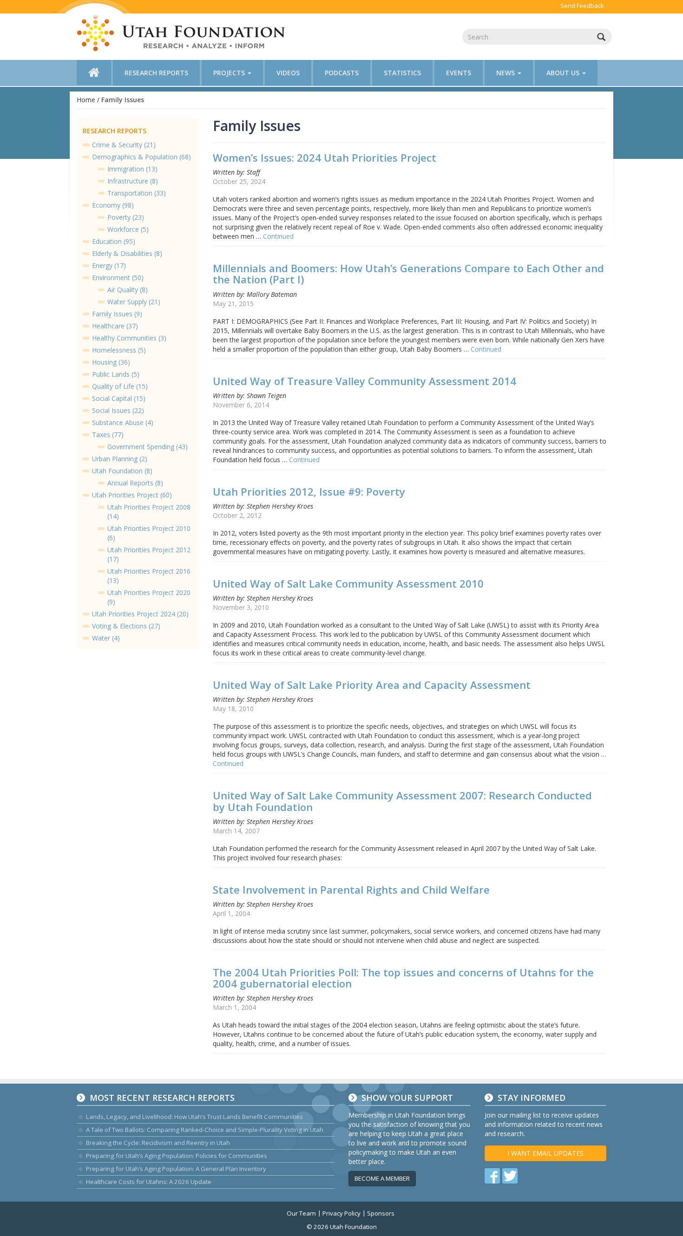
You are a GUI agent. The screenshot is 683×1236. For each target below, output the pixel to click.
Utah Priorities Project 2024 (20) (140, 613)
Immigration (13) (132, 168)
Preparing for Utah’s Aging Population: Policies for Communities (176, 1155)
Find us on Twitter (510, 1176)
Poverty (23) (125, 217)
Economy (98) (113, 205)
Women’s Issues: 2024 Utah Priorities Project (324, 157)
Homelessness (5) (119, 350)
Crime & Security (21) (124, 144)
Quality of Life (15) (120, 386)
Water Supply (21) (133, 301)
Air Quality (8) (127, 289)
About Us (563, 72)
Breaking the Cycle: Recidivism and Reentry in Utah (158, 1142)
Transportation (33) (136, 193)
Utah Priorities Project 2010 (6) (148, 533)
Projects (230, 72)
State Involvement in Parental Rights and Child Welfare (351, 889)
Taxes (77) (108, 434)
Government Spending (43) (147, 446)
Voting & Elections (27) (126, 625)
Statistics (402, 72)
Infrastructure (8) (132, 181)
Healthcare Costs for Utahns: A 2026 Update (148, 1181)
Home (86, 99)
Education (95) (113, 241)
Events (458, 72)
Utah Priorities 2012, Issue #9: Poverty (309, 491)
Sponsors (380, 1213)
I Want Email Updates (545, 1153)
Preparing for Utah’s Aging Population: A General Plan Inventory (176, 1168)
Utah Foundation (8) (122, 470)
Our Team (301, 1213)
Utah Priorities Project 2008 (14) (148, 512)
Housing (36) (111, 362)
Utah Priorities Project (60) (132, 494)
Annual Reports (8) (135, 482)
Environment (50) (118, 277)
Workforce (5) (128, 229)
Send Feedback (582, 5)
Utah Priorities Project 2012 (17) (148, 554)
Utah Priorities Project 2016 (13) (148, 576)
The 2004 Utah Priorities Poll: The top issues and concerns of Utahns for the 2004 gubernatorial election (403, 977)
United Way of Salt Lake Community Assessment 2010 (348, 583)
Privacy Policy (341, 1213)
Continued (278, 236)
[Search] (601, 36)
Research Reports (156, 72)
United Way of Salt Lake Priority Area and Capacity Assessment (372, 685)
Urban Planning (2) (119, 458)
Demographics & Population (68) (141, 156)
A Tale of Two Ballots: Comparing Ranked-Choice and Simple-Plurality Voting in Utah (204, 1129)
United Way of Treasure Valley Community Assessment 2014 (364, 381)
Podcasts (342, 72)
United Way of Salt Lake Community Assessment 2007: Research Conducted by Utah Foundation (402, 800)
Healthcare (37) (115, 325)
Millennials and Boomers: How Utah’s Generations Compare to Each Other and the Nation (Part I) (408, 273)
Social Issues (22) (118, 410)
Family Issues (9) (117, 313)
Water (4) (106, 638)
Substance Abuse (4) (122, 422)
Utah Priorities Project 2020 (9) (148, 597)
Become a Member (382, 1178)
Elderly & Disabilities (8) (127, 253)
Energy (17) (109, 265)
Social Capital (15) (118, 398)
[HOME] (94, 72)
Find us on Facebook (492, 1176)
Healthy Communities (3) (129, 338)
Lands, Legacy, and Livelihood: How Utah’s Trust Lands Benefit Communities (194, 1116)
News (506, 72)
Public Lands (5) (115, 374)
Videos (288, 72)
